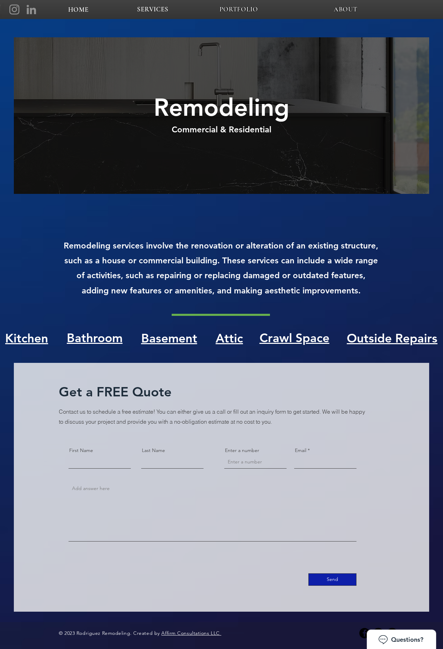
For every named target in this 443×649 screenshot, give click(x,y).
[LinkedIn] (31, 9)
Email (300, 450)
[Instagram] (14, 9)
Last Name (153, 450)
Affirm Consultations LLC (191, 633)
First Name (81, 450)
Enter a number (242, 450)
